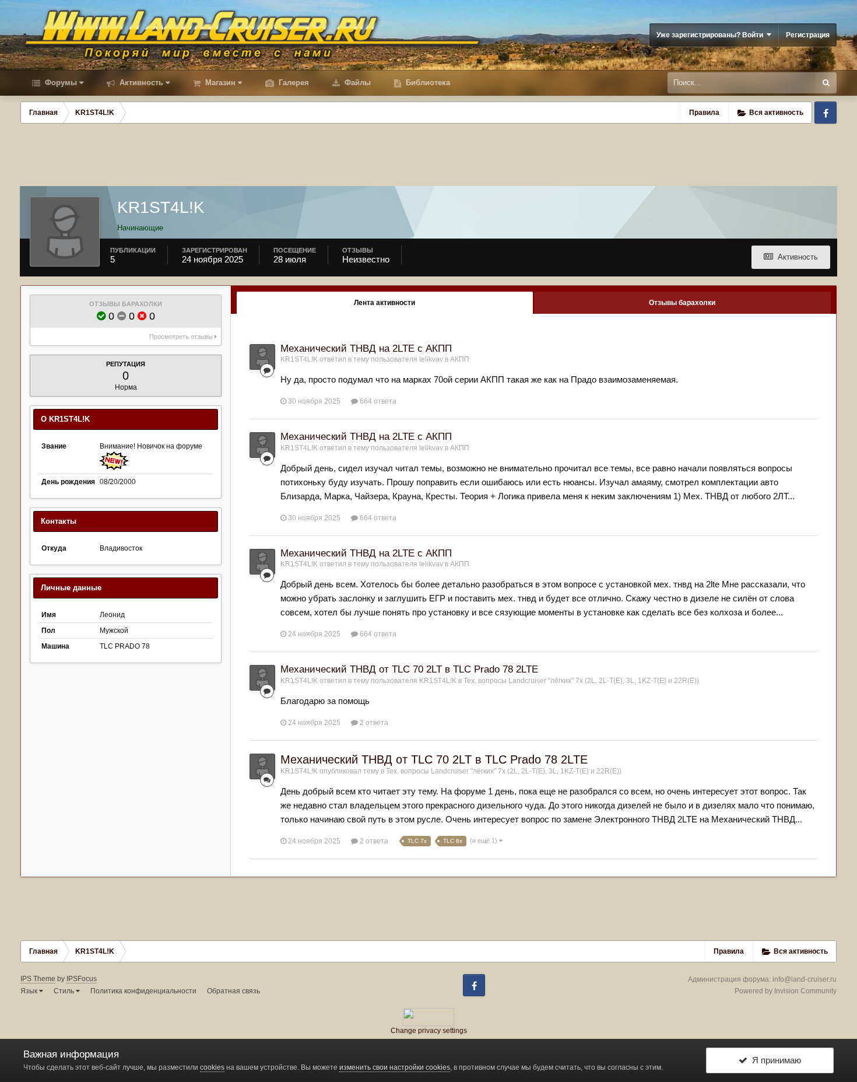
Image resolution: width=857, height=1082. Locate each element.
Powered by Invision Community (786, 991)
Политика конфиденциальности (143, 991)
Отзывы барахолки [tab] (682, 303)
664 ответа (377, 401)
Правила (704, 112)
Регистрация (808, 35)
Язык (29, 991)
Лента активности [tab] (384, 303)
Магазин (219, 82)
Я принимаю (774, 1060)
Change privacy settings (429, 1031)
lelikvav (431, 359)
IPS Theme (37, 979)
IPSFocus (81, 979)
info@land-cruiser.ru (804, 979)
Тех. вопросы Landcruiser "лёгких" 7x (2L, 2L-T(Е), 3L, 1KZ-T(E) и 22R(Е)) (581, 681)
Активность (140, 82)
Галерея (292, 82)
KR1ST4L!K (299, 359)
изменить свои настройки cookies (394, 1067)
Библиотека (426, 82)
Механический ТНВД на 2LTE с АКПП (366, 348)
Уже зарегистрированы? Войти (711, 35)
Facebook (825, 112)
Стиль (65, 991)
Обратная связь (233, 991)
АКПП (459, 359)
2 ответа (373, 723)
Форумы (60, 82)
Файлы (356, 82)
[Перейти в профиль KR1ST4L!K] (262, 357)
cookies (212, 1067)
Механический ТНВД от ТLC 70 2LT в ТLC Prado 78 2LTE (409, 669)
